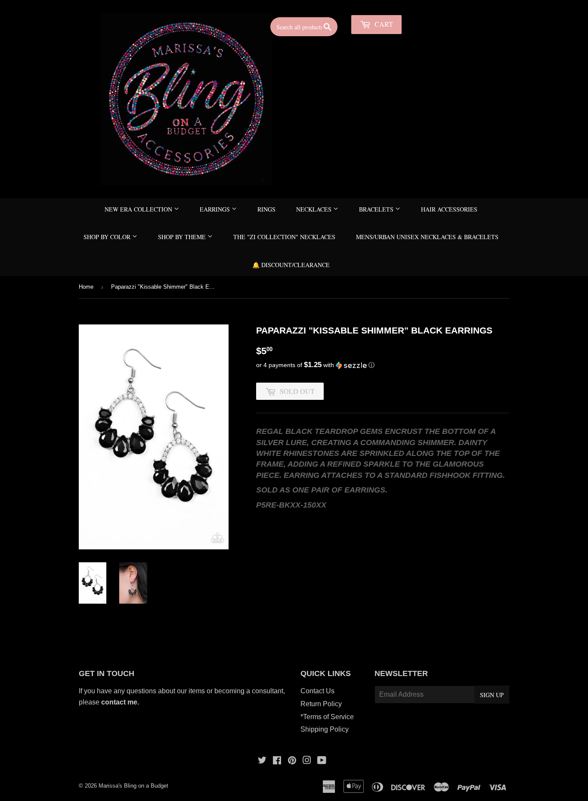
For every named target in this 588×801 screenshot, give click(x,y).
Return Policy (321, 703)
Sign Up (492, 695)
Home (86, 287)
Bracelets (377, 209)
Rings (266, 209)
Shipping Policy (324, 729)
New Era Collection (139, 209)
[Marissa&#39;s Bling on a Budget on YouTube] (321, 761)
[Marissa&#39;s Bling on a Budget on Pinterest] (292, 761)
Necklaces (314, 209)
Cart (383, 23)
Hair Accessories (449, 209)
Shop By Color (108, 237)
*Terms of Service (327, 716)
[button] (382, 365)
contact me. (121, 702)
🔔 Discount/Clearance (291, 265)
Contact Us (317, 691)
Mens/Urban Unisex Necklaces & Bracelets (427, 237)
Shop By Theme (182, 237)
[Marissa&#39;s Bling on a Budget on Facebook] (277, 761)
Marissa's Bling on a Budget (133, 785)
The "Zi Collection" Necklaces (284, 237)
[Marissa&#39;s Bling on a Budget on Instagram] (307, 761)
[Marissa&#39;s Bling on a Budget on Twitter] (262, 761)
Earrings (216, 209)
